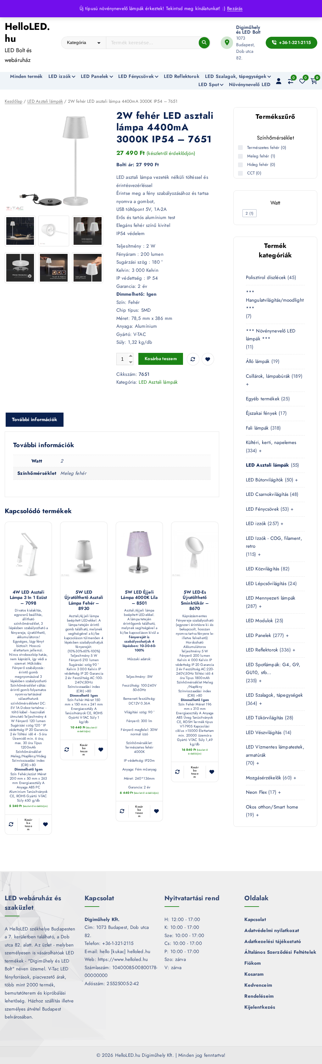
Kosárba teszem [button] (28, 824)
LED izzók (59, 76)
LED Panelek (94, 76)
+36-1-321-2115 (294, 42)
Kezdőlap (13, 101)
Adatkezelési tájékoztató (272, 941)
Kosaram (254, 974)
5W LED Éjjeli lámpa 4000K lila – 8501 (139, 598)
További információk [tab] (34, 419)
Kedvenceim (258, 985)
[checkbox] (249, 213)
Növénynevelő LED (249, 84)
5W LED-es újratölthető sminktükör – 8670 (195, 601)
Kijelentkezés (259, 1007)
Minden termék (26, 76)
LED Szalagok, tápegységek (235, 76)
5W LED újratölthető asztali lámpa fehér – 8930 (83, 601)
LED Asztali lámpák (45, 101)
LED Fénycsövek (136, 76)
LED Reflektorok (181, 76)
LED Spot (208, 84)
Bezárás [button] (234, 8)
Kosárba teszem (161, 358)
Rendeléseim (259, 996)
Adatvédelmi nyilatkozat (271, 930)
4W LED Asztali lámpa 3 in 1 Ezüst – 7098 (28, 598)
